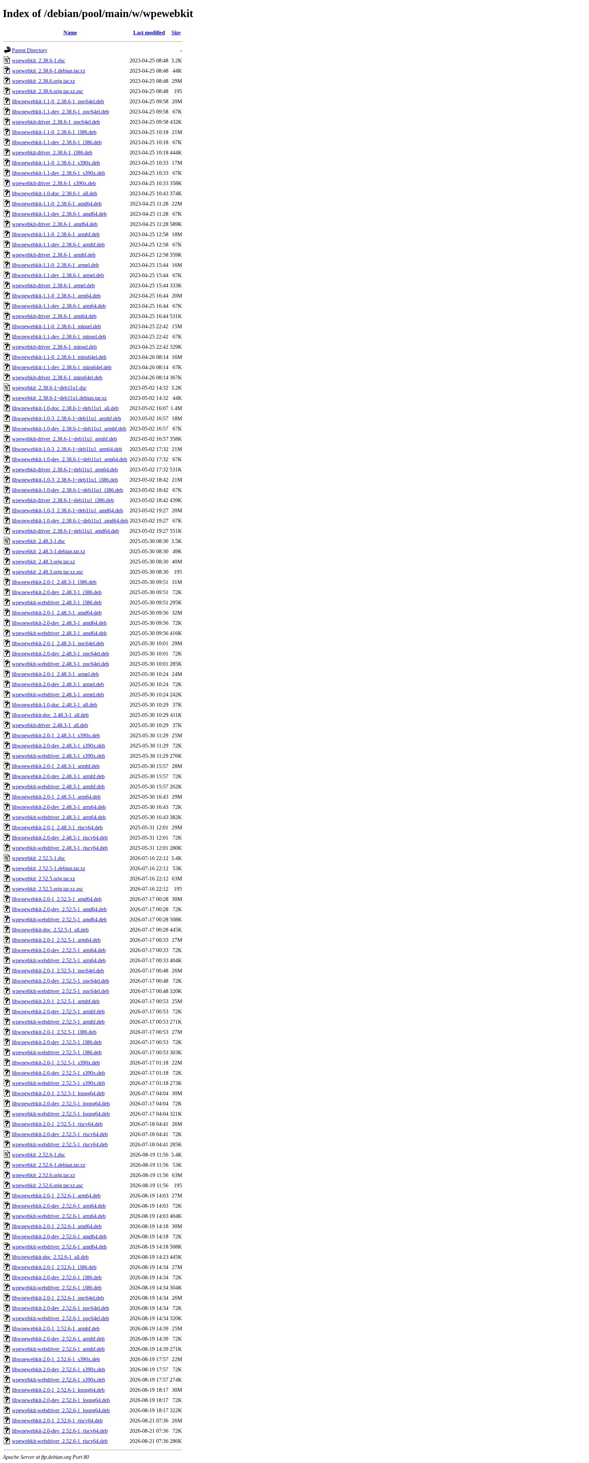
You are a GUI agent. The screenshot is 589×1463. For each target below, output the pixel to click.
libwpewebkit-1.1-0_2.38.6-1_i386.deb (54, 132)
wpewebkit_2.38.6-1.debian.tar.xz (48, 71)
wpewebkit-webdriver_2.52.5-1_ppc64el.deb (60, 991)
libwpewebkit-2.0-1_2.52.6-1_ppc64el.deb (58, 1298)
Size (176, 32)
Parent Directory (29, 50)
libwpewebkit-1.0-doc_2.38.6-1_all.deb (54, 193)
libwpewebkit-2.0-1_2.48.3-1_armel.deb (55, 674)
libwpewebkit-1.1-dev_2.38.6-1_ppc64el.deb (60, 112)
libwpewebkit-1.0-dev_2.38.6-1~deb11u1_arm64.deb (69, 459)
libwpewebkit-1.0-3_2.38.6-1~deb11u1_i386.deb (65, 480)
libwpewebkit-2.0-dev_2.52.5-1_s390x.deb (58, 1073)
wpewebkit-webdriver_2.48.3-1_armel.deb (58, 694)
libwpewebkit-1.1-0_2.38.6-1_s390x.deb (56, 163)
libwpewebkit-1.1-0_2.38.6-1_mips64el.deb (59, 357)
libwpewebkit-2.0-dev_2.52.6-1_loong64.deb (61, 1400)
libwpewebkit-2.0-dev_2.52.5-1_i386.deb (57, 1042)
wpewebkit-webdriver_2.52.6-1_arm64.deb (59, 1216)
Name (70, 32)
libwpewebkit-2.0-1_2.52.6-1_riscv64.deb (57, 1420)
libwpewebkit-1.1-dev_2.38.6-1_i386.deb (57, 142)
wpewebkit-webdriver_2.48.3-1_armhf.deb (58, 786)
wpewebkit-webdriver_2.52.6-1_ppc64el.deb (60, 1318)
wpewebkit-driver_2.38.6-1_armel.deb (53, 285)
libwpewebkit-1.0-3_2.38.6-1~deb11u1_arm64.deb (67, 449)
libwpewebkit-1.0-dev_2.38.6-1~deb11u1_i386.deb (67, 490)
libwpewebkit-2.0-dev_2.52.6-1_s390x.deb (58, 1369)
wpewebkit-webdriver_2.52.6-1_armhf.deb (58, 1349)
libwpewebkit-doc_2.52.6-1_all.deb (50, 1257)
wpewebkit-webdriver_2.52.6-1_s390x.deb (58, 1380)
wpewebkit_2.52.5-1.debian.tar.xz (48, 868)
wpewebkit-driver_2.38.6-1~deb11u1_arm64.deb (65, 469)
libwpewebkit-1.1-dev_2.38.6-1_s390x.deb (58, 173)
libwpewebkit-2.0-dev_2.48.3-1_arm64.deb (59, 807)
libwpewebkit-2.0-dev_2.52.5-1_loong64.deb (61, 1103)
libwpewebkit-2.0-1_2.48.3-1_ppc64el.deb (58, 643)
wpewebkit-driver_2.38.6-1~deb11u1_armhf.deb (64, 439)
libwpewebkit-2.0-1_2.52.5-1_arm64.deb (56, 940)
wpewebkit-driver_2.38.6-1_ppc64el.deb (56, 122)
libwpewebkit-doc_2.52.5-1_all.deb (50, 930)
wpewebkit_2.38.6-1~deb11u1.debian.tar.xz (59, 398)
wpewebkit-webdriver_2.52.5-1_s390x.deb (58, 1083)
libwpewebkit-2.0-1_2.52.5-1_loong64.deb (58, 1093)
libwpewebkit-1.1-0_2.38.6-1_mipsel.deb (56, 326)
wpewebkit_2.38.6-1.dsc (38, 60)
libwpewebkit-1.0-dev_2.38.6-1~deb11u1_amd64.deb (70, 521)
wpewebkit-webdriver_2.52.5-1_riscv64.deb (60, 1144)
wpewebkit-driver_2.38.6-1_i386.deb (52, 152)
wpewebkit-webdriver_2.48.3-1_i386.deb (57, 602)
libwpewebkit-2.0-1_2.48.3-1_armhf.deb (56, 766)
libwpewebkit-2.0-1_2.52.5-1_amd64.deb (57, 899)
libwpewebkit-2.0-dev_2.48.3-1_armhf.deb (58, 776)
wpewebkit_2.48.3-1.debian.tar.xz (48, 551)
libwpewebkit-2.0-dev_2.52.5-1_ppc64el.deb (60, 981)
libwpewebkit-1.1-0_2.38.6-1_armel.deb (55, 265)
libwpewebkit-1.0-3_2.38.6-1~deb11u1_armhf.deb (66, 418)
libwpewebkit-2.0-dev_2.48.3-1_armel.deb (58, 684)
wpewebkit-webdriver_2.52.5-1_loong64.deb (61, 1114)
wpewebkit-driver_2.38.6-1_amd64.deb (54, 224)
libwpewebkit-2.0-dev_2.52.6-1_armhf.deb (58, 1339)
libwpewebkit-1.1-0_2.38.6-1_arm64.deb (56, 296)
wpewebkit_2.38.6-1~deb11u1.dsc (49, 388)
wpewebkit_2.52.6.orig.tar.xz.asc (47, 1185)
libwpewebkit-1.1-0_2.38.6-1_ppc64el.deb (58, 101)
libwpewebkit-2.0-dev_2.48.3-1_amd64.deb (59, 623)
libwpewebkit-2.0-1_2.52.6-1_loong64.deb (58, 1390)
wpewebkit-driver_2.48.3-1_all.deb (50, 725)
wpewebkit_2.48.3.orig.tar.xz (43, 561)
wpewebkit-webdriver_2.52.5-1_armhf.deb (58, 1022)
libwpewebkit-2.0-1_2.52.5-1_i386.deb (54, 1032)
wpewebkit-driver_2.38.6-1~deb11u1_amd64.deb (65, 531)
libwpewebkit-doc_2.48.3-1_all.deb (50, 715)
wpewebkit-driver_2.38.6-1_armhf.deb (53, 255)
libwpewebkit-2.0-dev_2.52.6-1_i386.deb (57, 1277)
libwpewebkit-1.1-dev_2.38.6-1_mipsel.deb (59, 337)
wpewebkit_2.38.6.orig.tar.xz (43, 81)
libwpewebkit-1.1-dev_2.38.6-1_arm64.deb (59, 306)
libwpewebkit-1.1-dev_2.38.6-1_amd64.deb (59, 214)
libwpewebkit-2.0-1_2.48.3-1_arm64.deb (56, 797)
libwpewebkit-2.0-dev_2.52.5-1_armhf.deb (58, 1011)
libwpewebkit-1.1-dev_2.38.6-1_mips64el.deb (61, 367)
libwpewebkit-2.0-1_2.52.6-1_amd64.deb (57, 1226)
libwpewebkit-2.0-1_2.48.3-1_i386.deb (54, 582)
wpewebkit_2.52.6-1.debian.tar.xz (48, 1165)
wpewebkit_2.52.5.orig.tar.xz (43, 878)
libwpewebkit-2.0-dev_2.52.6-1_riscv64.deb (60, 1431)
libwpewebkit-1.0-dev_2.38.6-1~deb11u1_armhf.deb (69, 429)
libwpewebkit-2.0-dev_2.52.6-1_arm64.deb (59, 1206)
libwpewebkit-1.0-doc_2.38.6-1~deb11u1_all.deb (65, 408)
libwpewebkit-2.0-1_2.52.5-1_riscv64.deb (57, 1124)
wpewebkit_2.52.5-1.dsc (38, 858)
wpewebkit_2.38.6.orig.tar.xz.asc (47, 91)
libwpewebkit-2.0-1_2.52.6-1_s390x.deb (56, 1359)
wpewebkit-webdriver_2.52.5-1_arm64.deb (59, 960)
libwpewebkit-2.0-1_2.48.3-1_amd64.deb (57, 613)
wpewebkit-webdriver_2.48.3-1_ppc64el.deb (60, 664)
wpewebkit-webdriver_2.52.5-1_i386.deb (57, 1052)
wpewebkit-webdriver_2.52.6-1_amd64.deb (59, 1247)
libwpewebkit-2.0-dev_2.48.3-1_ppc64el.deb (60, 654)
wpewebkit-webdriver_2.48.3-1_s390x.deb (58, 756)
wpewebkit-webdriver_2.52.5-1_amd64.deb (59, 919)
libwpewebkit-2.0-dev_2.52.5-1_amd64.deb (59, 909)
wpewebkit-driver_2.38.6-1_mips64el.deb (57, 377)
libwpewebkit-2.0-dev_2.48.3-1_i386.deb (57, 592)
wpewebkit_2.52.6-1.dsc (38, 1155)
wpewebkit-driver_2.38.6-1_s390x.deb (54, 183)
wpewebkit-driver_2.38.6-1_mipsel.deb (54, 347)
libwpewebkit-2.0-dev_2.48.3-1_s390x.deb (58, 746)
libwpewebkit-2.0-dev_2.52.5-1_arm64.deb (59, 950)
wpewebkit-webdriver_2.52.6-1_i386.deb (57, 1288)
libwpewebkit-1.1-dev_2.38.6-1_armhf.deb (58, 244)
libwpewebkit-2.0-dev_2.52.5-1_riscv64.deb (60, 1134)
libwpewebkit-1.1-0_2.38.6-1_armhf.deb (56, 234)
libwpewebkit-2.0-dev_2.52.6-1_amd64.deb (59, 1236)
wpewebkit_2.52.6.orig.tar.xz (43, 1175)
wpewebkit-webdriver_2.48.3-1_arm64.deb (59, 817)
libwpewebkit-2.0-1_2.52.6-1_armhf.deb (56, 1328)
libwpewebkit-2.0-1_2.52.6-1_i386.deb (54, 1267)
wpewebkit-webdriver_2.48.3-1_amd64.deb (59, 633)
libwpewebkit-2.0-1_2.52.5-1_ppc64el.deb (58, 971)
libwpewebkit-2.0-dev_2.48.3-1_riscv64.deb (60, 838)
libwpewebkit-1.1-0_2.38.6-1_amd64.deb (57, 204)
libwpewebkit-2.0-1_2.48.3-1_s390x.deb (56, 735)
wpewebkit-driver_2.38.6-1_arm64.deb (54, 316)
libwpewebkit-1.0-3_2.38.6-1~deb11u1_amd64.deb (67, 510)
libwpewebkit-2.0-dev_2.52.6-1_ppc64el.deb (60, 1308)
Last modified (149, 32)
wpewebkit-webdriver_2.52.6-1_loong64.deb (61, 1410)
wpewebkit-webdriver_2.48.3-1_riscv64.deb (60, 848)
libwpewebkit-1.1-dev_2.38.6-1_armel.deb (58, 275)
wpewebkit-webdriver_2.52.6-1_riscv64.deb (60, 1441)
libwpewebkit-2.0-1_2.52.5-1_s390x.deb (56, 1063)
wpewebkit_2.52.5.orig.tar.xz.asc (47, 889)
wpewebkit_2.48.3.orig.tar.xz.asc (47, 572)
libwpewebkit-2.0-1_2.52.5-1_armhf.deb (56, 1001)
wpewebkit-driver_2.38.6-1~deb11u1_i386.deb (63, 500)
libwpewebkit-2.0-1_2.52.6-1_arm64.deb (56, 1195)
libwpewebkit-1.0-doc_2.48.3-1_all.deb (54, 705)
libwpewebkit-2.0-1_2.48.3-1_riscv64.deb (57, 827)
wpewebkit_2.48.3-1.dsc (38, 541)
